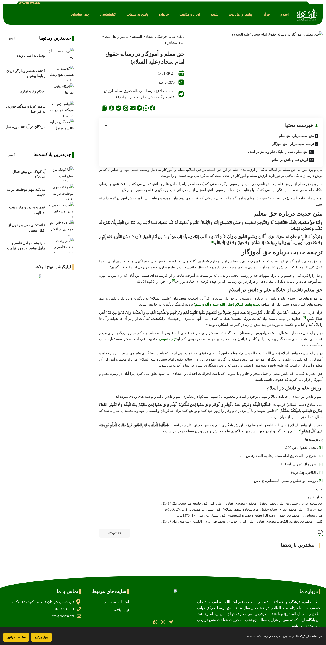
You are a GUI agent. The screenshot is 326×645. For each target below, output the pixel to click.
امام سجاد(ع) (175, 42)
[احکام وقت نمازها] (61, 91)
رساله (148, 91)
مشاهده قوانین (16, 637)
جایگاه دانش (158, 97)
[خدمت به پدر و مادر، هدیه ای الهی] (61, 210)
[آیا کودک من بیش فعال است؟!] (61, 174)
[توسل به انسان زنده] (61, 55)
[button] (284, 14)
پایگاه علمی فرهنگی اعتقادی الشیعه (158, 36)
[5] (321, 481)
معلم (118, 91)
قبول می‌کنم (41, 637)
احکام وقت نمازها (32, 91)
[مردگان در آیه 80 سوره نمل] (61, 126)
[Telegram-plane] (170, 622)
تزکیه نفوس (167, 339)
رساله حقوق (133, 91)
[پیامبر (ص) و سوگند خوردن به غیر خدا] (61, 109)
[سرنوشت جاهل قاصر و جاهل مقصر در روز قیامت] (61, 245)
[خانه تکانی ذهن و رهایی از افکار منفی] (61, 228)
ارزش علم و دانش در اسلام (290, 160)
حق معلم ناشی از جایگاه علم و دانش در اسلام (278, 152)
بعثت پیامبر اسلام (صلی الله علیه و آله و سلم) (227, 304)
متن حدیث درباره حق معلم (296, 136)
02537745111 (64, 609)
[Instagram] (163, 622)
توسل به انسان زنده (31, 55)
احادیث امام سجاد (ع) (131, 97)
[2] (321, 456)
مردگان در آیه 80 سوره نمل (25, 127)
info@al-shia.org (62, 616)
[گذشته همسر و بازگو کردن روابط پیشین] (61, 73)
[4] (321, 472)
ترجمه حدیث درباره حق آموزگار (293, 144)
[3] (321, 464)
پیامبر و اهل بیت (116, 36)
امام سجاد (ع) (164, 91)
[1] (321, 447)
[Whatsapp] (155, 622)
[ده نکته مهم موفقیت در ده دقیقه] (61, 192)
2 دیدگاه (112, 533)
